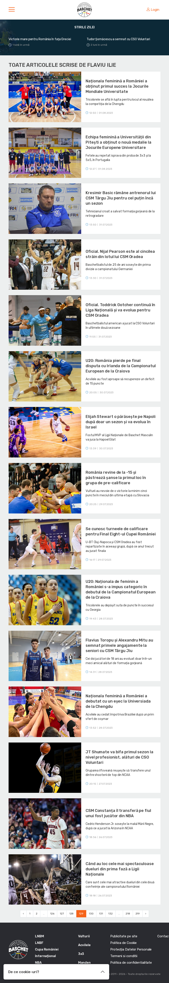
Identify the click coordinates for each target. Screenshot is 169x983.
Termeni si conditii (123, 956)
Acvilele (84, 945)
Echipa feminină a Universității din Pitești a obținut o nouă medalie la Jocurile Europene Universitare (118, 142)
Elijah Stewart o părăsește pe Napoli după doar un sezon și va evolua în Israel (120, 422)
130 (91, 913)
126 (52, 913)
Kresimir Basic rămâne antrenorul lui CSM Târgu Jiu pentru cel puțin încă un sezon (121, 198)
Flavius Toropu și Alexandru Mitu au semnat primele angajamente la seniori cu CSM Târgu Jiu (119, 645)
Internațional (45, 956)
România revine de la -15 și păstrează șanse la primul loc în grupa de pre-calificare (116, 477)
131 (101, 913)
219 (138, 913)
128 (71, 913)
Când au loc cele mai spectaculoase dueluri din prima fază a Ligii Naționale (120, 869)
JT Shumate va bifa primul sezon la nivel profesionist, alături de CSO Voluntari (119, 757)
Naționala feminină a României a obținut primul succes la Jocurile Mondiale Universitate (117, 86)
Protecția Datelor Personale (131, 949)
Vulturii (84, 936)
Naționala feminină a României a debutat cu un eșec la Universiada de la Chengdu (118, 701)
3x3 (81, 954)
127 (62, 913)
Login (155, 10)
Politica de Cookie (123, 943)
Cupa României (47, 949)
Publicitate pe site (123, 936)
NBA (38, 963)
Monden (84, 963)
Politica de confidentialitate (131, 963)
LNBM (39, 936)
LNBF (39, 943)
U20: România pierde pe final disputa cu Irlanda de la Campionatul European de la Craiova (121, 366)
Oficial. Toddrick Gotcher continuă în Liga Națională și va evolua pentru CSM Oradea (120, 310)
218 (128, 913)
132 (110, 913)
